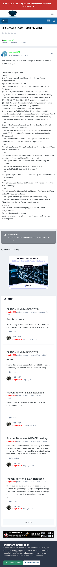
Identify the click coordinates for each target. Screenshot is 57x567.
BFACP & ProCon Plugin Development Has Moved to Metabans (27, 5)
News (33, 312)
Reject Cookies (32, 563)
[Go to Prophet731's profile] (8, 338)
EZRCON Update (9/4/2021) (22, 309)
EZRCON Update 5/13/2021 (22, 352)
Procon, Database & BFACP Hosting (27, 438)
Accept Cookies (14, 563)
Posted (18, 55)
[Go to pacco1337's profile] (4, 54)
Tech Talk (21, 43)
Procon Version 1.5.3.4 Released (25, 478)
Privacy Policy (40, 548)
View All (28, 522)
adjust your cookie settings (35, 553)
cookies (17, 550)
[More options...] (52, 53)
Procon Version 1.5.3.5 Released (25, 392)
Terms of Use (24, 548)
